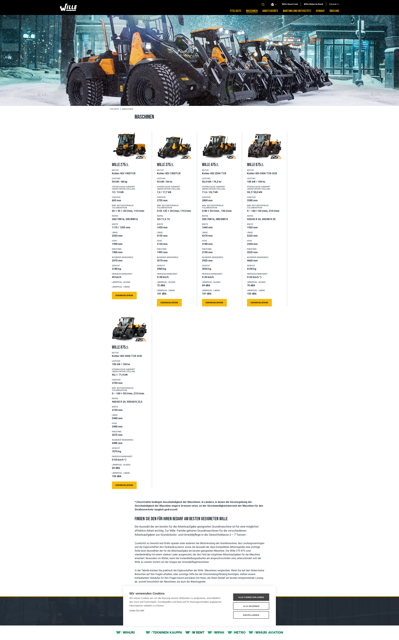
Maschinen (252, 11)
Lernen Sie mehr (136, 610)
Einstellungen (251, 615)
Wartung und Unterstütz (297, 11)
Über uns (334, 11)
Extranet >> (334, 4)
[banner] (68, 9)
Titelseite (235, 11)
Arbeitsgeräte (270, 11)
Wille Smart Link (290, 4)
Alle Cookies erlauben (251, 597)
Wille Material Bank (313, 4)
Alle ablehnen (251, 606)
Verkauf (320, 11)
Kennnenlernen (124, 295)
